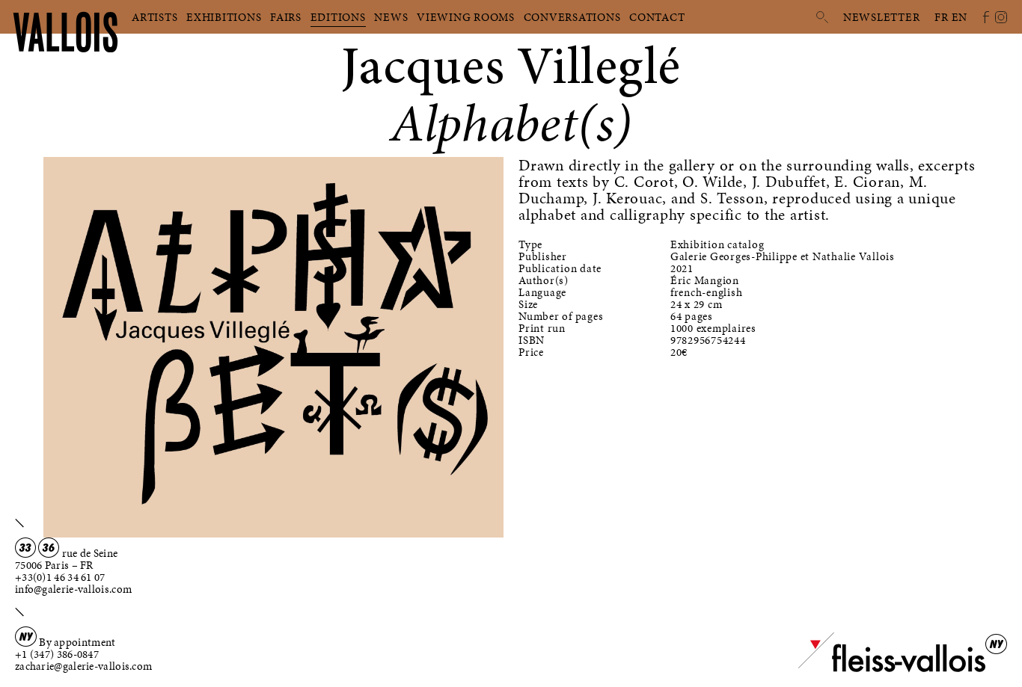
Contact (657, 17)
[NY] (891, 669)
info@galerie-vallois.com (73, 589)
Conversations (572, 17)
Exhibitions (223, 17)
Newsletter (881, 17)
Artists (154, 17)
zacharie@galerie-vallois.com (83, 666)
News (391, 17)
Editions (338, 17)
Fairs (286, 17)
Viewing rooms (466, 17)
